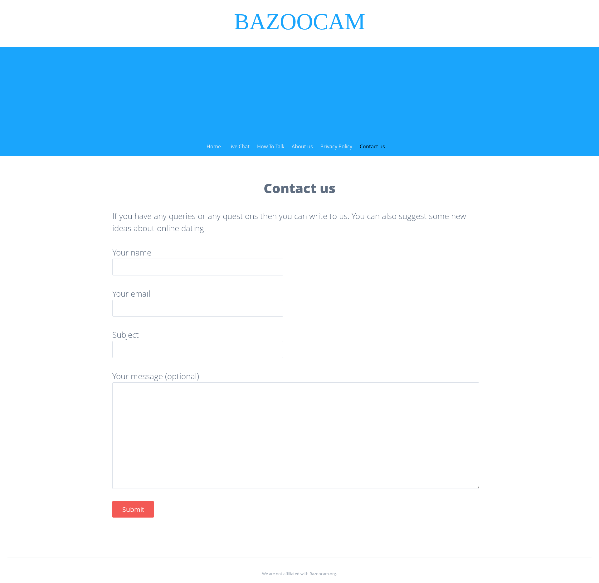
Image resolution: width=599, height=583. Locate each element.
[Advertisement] (299, 90)
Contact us (372, 146)
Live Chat (239, 146)
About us (302, 146)
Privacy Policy (336, 146)
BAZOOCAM (299, 21)
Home (214, 146)
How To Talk (270, 146)
